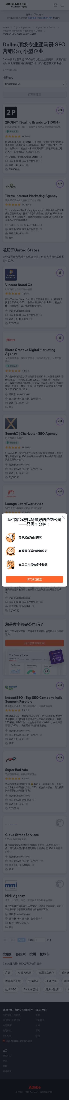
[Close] (63, 517)
